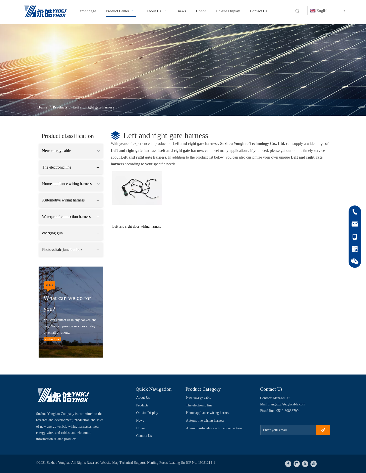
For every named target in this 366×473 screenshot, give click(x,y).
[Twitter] (305, 464)
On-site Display (147, 413)
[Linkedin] (297, 464)
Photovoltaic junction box (62, 249)
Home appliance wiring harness (67, 184)
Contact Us (144, 436)
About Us (143, 397)
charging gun (52, 233)
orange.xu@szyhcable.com (286, 404)
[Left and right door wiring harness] (137, 187)
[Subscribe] (323, 430)
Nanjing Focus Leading (164, 463)
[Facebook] (288, 464)
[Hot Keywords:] (298, 11)
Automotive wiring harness (63, 200)
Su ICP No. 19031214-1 (198, 463)
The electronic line (56, 167)
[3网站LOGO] (63, 395)
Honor (140, 428)
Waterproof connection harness (66, 216)
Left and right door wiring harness (136, 226)
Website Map (110, 463)
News (140, 420)
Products (142, 405)
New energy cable (56, 151)
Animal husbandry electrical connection (214, 428)
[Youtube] (313, 464)
